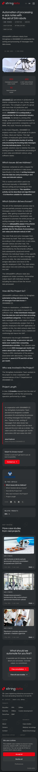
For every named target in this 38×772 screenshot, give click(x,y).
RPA (13, 707)
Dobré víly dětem (19, 699)
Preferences (19, 764)
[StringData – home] (11, 3)
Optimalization (20, 25)
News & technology (29, 731)
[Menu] (34, 3)
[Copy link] (22, 502)
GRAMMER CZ (7, 100)
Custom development (26, 711)
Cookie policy (31, 768)
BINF (13, 714)
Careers (5, 727)
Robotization (8, 29)
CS (26, 3)
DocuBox (5, 707)
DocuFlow (5, 714)
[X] (14, 502)
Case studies (8, 22)
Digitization (8, 25)
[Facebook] (18, 502)
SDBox (21, 707)
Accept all (19, 754)
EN (29, 3)
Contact (4, 731)
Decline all (19, 759)
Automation (18, 22)
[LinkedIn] (11, 502)
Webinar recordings (29, 727)
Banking (27, 22)
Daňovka (5, 711)
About (4, 724)
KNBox (14, 711)
